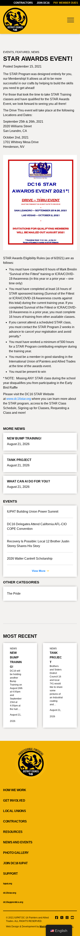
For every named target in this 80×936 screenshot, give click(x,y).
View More (39, 570)
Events (8, 52)
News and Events (17, 842)
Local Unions (14, 811)
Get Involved (14, 800)
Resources (13, 831)
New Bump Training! (16, 659)
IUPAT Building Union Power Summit (32, 511)
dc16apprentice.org (13, 902)
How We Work (14, 790)
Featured (22, 52)
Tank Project (56, 657)
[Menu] (70, 19)
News (35, 52)
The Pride (14, 593)
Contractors (23, 2)
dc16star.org (9, 893)
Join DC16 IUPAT (15, 863)
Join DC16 (43, 2)
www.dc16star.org (18, 398)
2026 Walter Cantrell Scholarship (29, 558)
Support (10, 873)
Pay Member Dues (65, 2)
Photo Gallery (16, 852)
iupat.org (7, 883)
